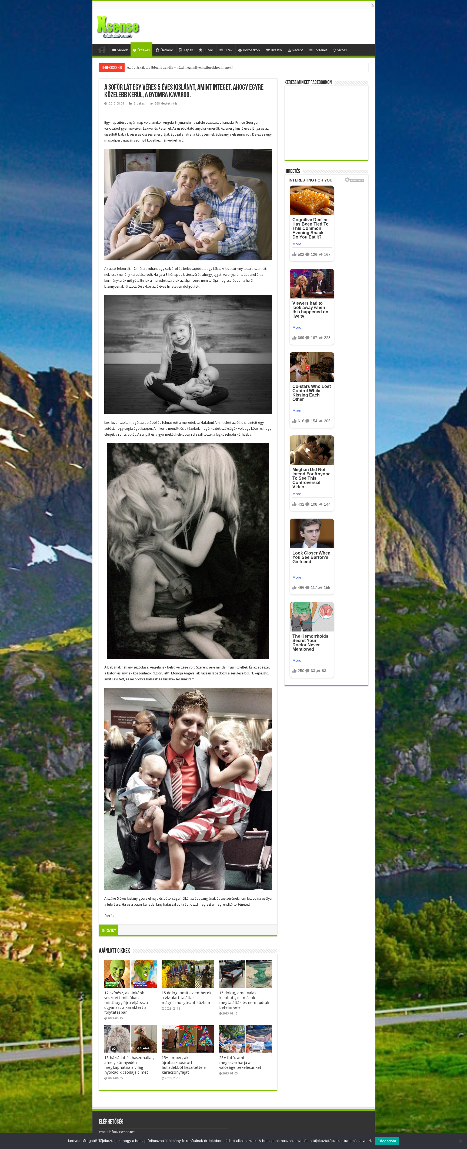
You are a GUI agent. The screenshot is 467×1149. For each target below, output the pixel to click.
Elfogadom (387, 1141)
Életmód (167, 50)
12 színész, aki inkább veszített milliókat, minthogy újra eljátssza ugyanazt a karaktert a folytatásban (126, 1002)
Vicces (342, 50)
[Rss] (372, 5)
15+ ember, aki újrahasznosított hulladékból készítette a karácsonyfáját (184, 1065)
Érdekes (144, 50)
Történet (320, 50)
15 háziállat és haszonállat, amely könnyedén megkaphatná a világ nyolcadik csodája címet (129, 1065)
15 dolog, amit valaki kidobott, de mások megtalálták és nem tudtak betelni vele (244, 1000)
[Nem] (460, 1141)
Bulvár (208, 50)
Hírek (228, 50)
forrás (109, 916)
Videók (122, 50)
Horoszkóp (251, 50)
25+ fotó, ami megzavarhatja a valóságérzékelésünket (240, 1062)
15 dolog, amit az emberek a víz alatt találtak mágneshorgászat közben (186, 997)
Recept (297, 50)
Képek (188, 50)
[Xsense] (130, 25)
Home (102, 49)
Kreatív (276, 50)
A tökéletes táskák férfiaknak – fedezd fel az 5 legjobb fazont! (172, 67)
